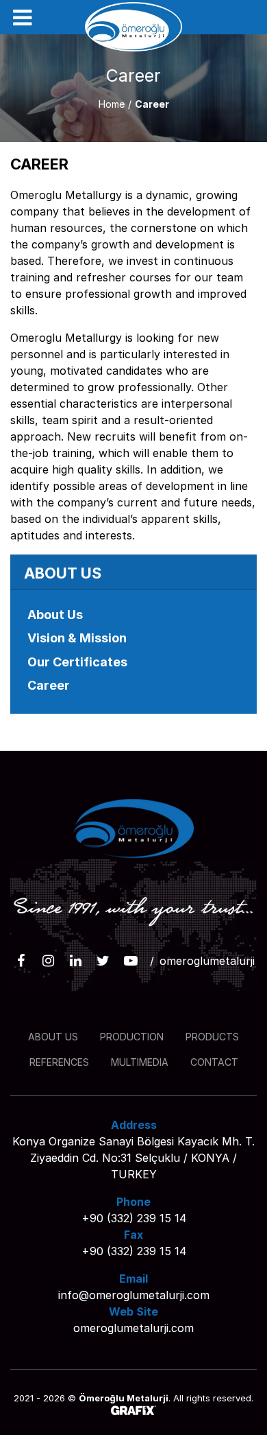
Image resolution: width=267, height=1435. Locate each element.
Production (132, 1036)
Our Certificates (77, 662)
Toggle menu (22, 18)
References (59, 1062)
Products (212, 1036)
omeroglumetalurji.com (133, 1328)
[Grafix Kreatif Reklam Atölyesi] (133, 1411)
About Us (55, 614)
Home (112, 104)
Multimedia (139, 1062)
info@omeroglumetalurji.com (133, 1295)
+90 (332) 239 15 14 (133, 1218)
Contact (214, 1062)
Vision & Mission (77, 638)
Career (48, 685)
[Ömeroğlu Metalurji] (134, 26)
